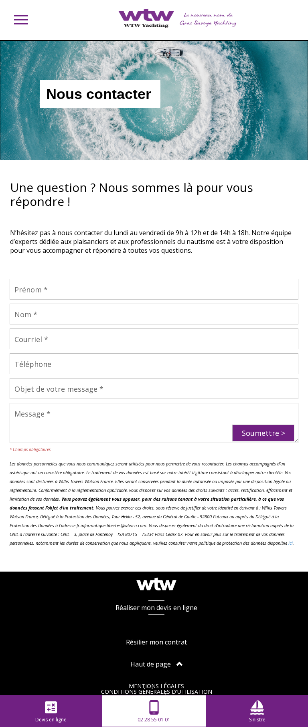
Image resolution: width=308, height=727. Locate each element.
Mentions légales (156, 686)
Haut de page (151, 664)
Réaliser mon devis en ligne (156, 607)
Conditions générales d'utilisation (156, 691)
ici (290, 543)
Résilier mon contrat (156, 642)
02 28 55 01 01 (154, 711)
